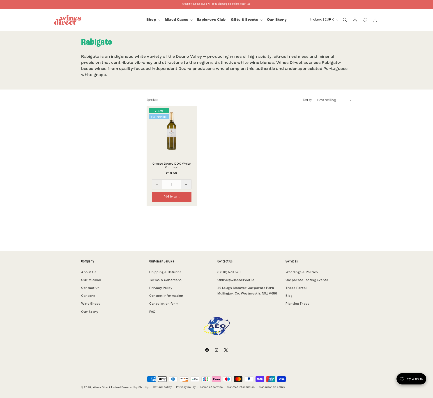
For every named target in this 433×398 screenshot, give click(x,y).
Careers (88, 296)
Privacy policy (186, 387)
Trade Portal (296, 288)
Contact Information (166, 296)
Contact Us (90, 288)
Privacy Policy (160, 288)
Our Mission (91, 280)
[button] (153, 20)
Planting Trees (297, 304)
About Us (89, 272)
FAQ (152, 312)
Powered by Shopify (135, 387)
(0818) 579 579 (228, 272)
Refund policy (162, 387)
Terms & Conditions (165, 280)
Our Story (89, 312)
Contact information (241, 387)
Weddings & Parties (302, 272)
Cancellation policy (272, 387)
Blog (289, 296)
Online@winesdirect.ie (235, 280)
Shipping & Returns (165, 272)
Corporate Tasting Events (307, 280)
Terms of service (211, 387)
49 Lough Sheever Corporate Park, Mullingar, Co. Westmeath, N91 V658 (247, 290)
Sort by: (307, 100)
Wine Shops (91, 304)
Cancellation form (164, 304)
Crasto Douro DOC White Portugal (171, 165)
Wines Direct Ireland (107, 387)
